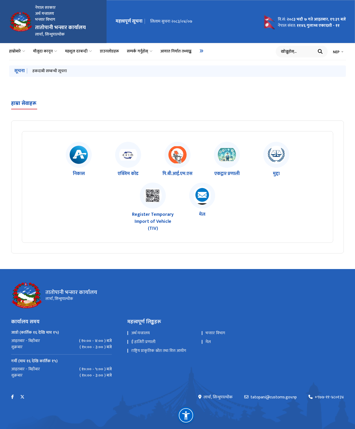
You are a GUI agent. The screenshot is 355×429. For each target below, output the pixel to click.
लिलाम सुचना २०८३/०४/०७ (171, 21)
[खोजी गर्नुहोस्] (320, 51)
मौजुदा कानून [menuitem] (43, 51)
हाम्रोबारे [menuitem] (15, 51)
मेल (208, 341)
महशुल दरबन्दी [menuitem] (76, 51)
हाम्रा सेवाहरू (23, 103)
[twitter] (22, 397)
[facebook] (12, 397)
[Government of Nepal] (20, 21)
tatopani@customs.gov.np (274, 397)
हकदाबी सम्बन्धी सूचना (49, 71)
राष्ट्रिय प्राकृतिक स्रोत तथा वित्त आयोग (158, 350)
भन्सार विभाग (215, 333)
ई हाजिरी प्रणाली (143, 341)
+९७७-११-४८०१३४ (329, 397)
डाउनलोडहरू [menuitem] (109, 51)
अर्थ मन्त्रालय (140, 333)
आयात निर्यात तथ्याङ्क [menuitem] (176, 51)
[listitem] (79, 159)
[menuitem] (201, 51)
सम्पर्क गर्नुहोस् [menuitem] (137, 51)
